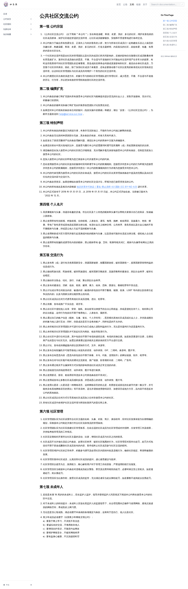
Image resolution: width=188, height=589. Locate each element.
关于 (145, 4)
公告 (125, 4)
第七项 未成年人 (53, 487)
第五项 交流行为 (53, 255)
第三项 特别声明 (53, 123)
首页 (118, 4)
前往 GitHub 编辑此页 (169, 56)
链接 (138, 4)
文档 (132, 4)
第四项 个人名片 (53, 204)
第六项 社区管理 (53, 411)
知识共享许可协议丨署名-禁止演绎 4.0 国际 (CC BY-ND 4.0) (107, 186)
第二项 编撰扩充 (53, 89)
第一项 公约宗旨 (53, 26)
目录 (5, 14)
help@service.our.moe (70, 114)
